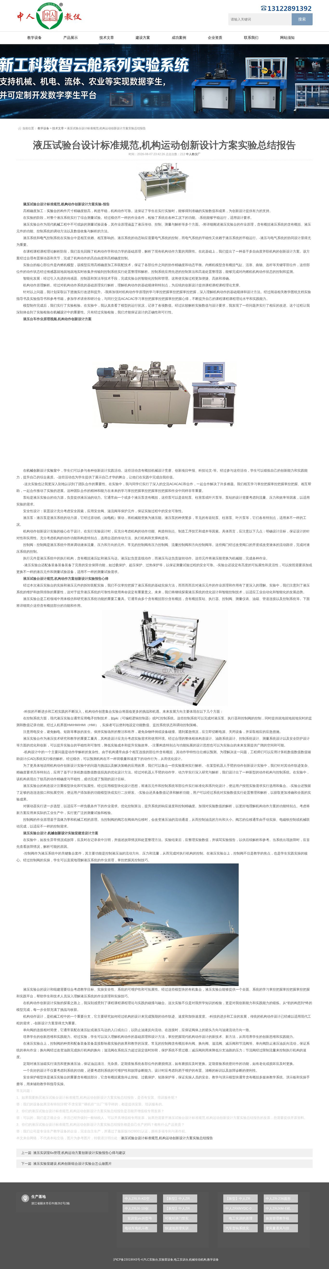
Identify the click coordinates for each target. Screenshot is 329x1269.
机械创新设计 (58, 833)
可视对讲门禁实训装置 (181, 1218)
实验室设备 (166, 1259)
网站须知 (287, 37)
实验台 (52, 211)
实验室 (52, 470)
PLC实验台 (151, 1259)
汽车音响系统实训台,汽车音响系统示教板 (241, 1228)
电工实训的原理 (240, 1218)
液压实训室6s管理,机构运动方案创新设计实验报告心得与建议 (78, 1153)
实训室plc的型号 (139, 1218)
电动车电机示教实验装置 (141, 1228)
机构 (64, 204)
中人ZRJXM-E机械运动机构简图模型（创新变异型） (282, 1208)
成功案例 (179, 37)
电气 (43, 238)
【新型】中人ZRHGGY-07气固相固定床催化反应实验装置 (241, 1198)
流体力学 (63, 819)
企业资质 (215, 37)
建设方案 (143, 37)
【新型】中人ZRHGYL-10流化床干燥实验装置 (181, 1208)
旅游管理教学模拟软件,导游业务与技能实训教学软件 (282, 1218)
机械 (56, 224)
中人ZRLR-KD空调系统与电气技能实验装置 (141, 1198)
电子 (90, 718)
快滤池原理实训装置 (180, 1228)
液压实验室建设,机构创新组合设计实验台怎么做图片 (72, 1164)
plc (116, 718)
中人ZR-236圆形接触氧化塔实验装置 (282, 1198)
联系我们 (251, 37)
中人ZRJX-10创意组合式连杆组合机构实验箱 (141, 1208)
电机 (110, 518)
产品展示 (70, 37)
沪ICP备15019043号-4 (128, 1259)
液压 (26, 204)
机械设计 (60, 312)
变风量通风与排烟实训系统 (282, 1228)
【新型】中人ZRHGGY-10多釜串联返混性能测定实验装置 (181, 1198)
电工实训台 (181, 1259)
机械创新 (33, 470)
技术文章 (106, 37)
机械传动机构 (197, 1259)
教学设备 (34, 37)
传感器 (52, 272)
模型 (70, 265)
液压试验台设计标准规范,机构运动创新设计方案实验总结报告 (167, 1138)
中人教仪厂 (193, 154)
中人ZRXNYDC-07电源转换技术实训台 (241, 1208)
